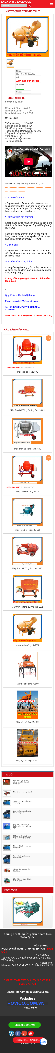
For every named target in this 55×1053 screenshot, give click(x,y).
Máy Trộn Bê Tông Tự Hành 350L (27, 568)
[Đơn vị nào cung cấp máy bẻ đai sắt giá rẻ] (7, 819)
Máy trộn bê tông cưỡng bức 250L (27, 607)
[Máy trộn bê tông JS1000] (27, 718)
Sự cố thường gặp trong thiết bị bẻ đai (21, 856)
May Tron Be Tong (32, 183)
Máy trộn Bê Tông (12, 183)
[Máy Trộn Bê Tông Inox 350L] (27, 445)
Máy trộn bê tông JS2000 (27, 760)
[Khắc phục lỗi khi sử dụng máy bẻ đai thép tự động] (7, 840)
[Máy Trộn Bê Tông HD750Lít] (27, 57)
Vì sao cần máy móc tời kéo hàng (21, 870)
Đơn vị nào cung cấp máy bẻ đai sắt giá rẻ (22, 812)
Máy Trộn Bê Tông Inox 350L (27, 449)
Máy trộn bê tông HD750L (27, 645)
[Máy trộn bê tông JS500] (27, 680)
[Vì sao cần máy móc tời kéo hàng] (7, 873)
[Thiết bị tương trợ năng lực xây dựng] (7, 805)
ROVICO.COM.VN (25, 1003)
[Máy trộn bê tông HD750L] (27, 641)
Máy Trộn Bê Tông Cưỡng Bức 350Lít (27, 410)
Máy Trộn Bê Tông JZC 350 (27, 530)
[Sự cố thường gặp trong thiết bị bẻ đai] (7, 864)
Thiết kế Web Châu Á (27, 1044)
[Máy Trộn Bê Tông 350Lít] (27, 483)
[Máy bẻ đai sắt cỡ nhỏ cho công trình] (7, 850)
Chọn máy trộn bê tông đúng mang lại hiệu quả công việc (21, 781)
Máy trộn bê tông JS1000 (27, 722)
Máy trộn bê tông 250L (27, 372)
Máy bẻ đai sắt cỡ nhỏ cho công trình (22, 846)
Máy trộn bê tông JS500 (27, 684)
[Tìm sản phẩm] (29, 5)
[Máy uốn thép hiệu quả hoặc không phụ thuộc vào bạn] (7, 829)
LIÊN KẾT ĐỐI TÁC (25, 1025)
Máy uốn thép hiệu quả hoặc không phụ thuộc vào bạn (22, 826)
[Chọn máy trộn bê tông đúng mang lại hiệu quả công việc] (7, 784)
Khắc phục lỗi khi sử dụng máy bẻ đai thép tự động (22, 836)
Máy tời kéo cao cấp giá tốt (22, 792)
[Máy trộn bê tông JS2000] (27, 756)
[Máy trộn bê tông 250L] (27, 364)
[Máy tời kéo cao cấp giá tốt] (7, 796)
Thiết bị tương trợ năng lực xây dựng (22, 802)
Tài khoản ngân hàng (29, 1040)
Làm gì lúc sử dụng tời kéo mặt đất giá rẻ (22, 880)
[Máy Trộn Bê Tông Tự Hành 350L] (27, 564)
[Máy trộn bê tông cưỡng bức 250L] (27, 603)
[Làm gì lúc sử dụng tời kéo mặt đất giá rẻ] (7, 883)
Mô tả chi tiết (11, 118)
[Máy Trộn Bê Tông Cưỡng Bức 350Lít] (27, 406)
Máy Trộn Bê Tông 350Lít (27, 491)
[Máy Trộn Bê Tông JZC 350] (27, 526)
